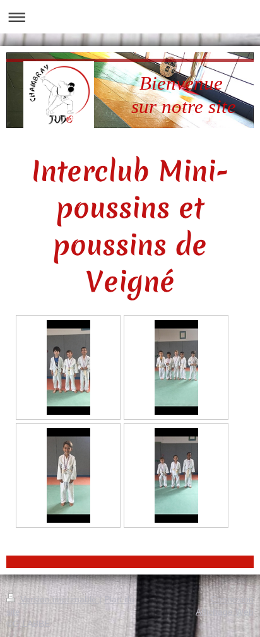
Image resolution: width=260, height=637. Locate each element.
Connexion (232, 599)
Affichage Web (225, 612)
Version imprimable (58, 599)
